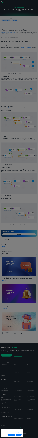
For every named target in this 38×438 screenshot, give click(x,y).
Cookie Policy (17, 432)
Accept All (18, 434)
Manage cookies (11, 434)
